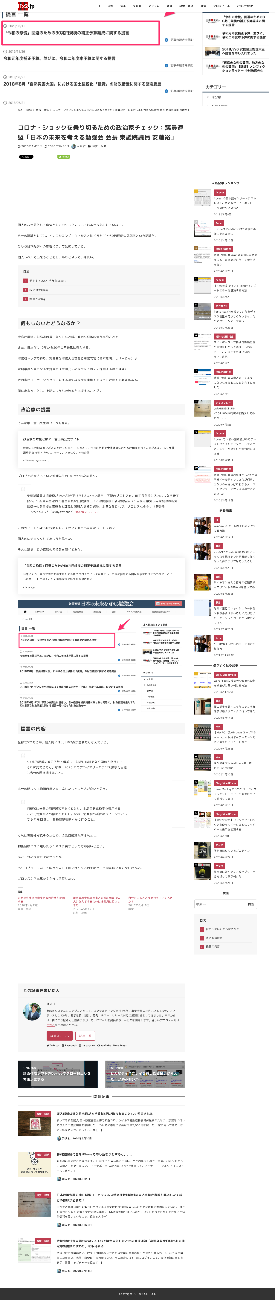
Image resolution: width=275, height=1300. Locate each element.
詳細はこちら (59, 1036)
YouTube (106, 1045)
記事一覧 (85, 1036)
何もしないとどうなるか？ (48, 281)
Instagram (88, 1045)
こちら (51, 1025)
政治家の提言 (38, 290)
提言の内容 (37, 299)
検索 (251, 904)
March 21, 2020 (86, 512)
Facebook (71, 1045)
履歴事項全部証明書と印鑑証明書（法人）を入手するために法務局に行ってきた (96, 901)
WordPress (120, 1045)
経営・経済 (99, 146)
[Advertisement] (101, 190)
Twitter (54, 1045)
